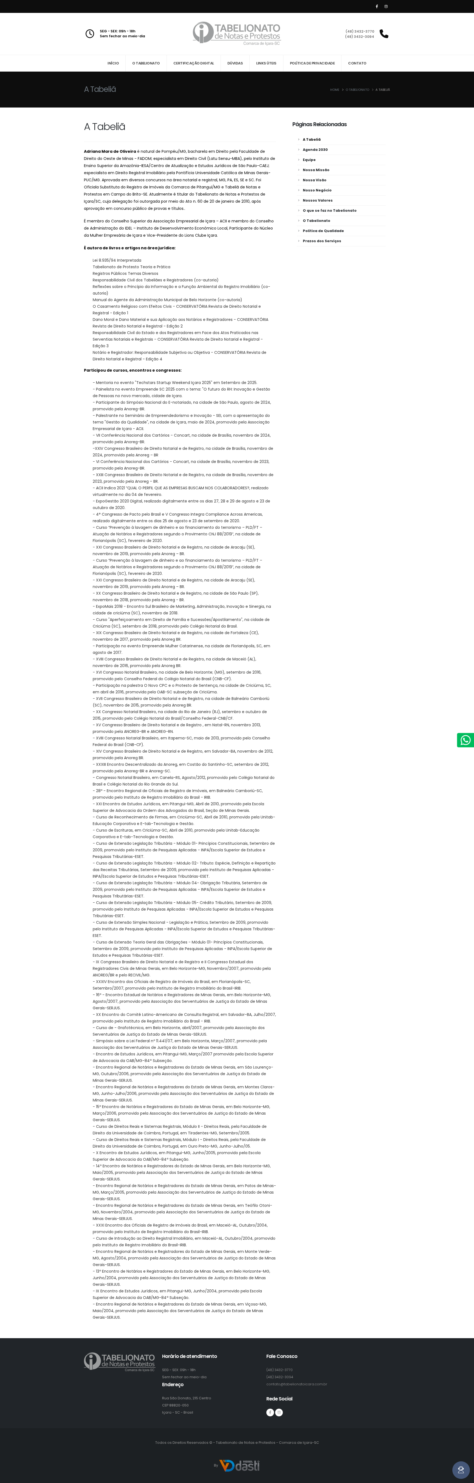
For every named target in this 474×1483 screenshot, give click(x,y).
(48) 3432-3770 (360, 31)
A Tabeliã (312, 139)
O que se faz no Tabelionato (330, 210)
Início (113, 63)
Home (334, 89)
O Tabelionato (146, 63)
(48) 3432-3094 (359, 36)
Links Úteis (266, 63)
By (216, 1465)
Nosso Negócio (317, 190)
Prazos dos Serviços (322, 241)
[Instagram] (386, 6)
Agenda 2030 (315, 149)
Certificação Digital (193, 63)
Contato (357, 63)
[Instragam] (279, 1412)
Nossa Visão (314, 180)
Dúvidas (235, 63)
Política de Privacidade (312, 63)
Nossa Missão (316, 170)
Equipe (309, 159)
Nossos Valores (318, 200)
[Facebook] (377, 6)
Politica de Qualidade (323, 230)
